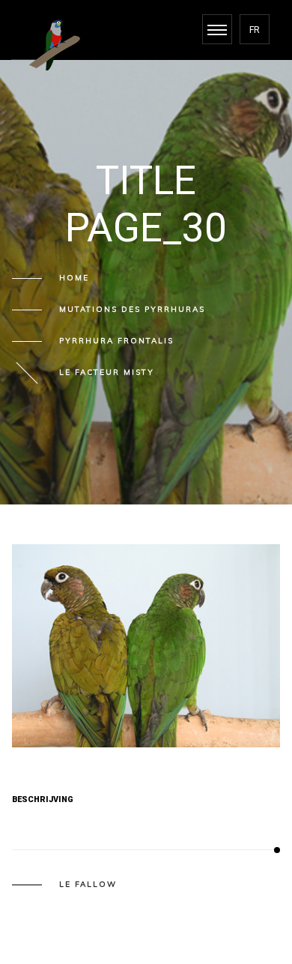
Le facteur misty (106, 372)
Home (74, 278)
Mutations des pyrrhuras (132, 309)
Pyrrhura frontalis (116, 341)
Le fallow (88, 884)
